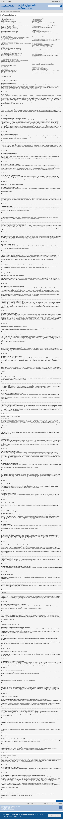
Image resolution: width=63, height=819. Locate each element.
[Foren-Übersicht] (9, 6)
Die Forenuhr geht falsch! (6, 36)
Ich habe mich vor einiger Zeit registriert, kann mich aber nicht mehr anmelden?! (16, 25)
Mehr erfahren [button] (17, 816)
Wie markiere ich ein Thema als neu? (8, 62)
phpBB (6, 806)
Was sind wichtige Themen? (6, 73)
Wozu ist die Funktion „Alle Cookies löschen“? (9, 28)
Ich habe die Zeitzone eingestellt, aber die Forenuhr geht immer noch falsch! (15, 37)
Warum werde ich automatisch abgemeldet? (9, 27)
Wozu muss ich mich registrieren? (7, 19)
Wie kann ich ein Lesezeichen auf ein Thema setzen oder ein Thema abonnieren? (45, 56)
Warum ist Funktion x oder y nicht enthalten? (40, 69)
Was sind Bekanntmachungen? (7, 72)
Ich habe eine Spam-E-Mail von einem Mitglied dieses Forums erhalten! (45, 33)
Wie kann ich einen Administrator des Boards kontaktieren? (43, 73)
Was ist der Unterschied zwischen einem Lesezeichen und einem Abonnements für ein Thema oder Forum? (47, 54)
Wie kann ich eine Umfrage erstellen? (8, 52)
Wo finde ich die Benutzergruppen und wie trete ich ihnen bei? (43, 22)
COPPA (13, 121)
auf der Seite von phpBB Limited (8, 761)
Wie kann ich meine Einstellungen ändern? (9, 32)
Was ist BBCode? (4, 66)
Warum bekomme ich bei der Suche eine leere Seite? (42, 46)
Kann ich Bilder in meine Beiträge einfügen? (9, 70)
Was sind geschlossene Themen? (7, 75)
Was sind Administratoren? (37, 19)
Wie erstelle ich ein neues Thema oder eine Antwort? (11, 48)
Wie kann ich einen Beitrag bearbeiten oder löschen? (11, 49)
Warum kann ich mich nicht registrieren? (8, 21)
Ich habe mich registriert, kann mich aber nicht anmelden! (11, 22)
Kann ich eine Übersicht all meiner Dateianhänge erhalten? (43, 64)
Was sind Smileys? (4, 69)
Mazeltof (9, 808)
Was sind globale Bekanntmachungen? (8, 71)
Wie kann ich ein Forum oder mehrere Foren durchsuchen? (43, 44)
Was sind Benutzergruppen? (37, 21)
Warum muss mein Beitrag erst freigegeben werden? (11, 61)
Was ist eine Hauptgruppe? (37, 26)
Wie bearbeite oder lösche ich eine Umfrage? (9, 54)
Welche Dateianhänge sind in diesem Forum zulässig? (42, 63)
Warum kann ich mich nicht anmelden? (8, 23)
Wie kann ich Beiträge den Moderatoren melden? (10, 59)
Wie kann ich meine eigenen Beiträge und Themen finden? (43, 49)
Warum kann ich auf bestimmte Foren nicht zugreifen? (11, 55)
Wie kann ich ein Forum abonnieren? (39, 57)
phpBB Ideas (4, 770)
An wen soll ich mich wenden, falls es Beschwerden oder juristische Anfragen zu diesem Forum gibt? (47, 71)
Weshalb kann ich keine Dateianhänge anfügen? (10, 56)
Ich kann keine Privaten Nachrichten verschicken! (41, 31)
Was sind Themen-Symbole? (6, 76)
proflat (4, 808)
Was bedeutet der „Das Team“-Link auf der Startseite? (42, 27)
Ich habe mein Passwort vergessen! (8, 26)
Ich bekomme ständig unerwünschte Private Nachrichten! (42, 32)
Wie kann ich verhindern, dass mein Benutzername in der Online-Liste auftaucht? (14, 34)
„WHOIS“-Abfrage (38, 778)
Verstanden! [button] (54, 815)
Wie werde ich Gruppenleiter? (37, 23)
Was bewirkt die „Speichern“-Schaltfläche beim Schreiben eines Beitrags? (15, 60)
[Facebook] (60, 807)
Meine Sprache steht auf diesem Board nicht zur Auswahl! (12, 38)
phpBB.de (54, 228)
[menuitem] (9, 1)
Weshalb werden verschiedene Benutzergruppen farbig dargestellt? (44, 25)
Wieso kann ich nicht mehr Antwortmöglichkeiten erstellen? (12, 53)
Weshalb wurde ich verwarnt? (6, 58)
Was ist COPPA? (4, 20)
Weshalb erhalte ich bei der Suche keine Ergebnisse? (42, 45)
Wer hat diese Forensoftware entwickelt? (39, 68)
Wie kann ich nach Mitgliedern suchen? (39, 47)
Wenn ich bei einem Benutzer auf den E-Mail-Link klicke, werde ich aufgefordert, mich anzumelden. (16, 44)
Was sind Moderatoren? (36, 20)
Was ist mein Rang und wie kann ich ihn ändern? (10, 42)
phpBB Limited (45, 228)
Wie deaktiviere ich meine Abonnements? (39, 59)
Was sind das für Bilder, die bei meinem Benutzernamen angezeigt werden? (15, 39)
